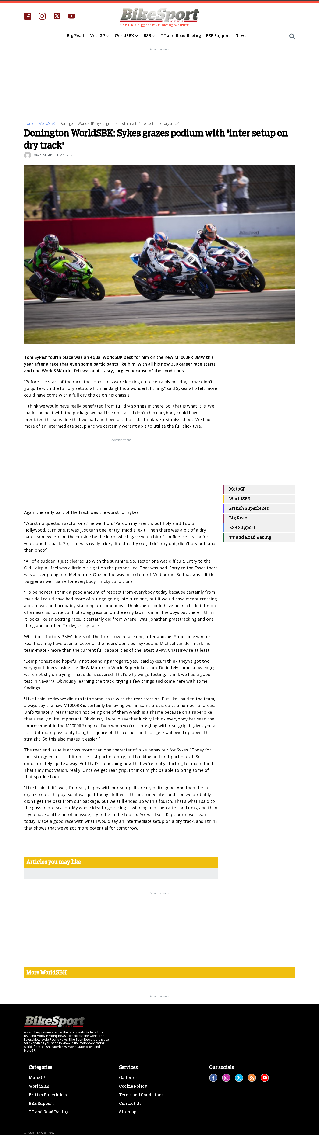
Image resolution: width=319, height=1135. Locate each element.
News (240, 36)
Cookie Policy (133, 1086)
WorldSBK (124, 36)
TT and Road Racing (180, 36)
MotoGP (97, 36)
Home (29, 123)
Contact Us (130, 1104)
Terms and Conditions (141, 1095)
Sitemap (127, 1112)
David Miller (42, 155)
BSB (147, 36)
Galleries (128, 1078)
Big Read (75, 36)
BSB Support (218, 36)
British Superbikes (249, 508)
